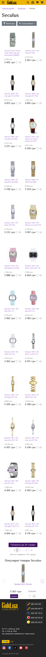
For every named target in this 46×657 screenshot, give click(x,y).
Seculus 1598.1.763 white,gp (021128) (32, 482)
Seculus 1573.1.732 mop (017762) (32, 52)
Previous (4, 581)
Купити (14, 596)
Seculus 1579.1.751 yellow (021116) (32, 396)
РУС (11, 641)
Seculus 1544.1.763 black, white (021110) (32, 267)
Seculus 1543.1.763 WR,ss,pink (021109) (11, 267)
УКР (6, 641)
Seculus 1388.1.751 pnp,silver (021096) (11, 181)
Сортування (27, 23)
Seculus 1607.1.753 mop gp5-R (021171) (11, 525)
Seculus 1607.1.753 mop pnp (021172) (32, 525)
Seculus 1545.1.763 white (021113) (11, 353)
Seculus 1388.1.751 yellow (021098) (32, 181)
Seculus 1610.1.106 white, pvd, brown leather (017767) (32, 139)
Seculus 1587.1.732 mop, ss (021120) (32, 439)
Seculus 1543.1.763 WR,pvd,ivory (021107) (33, 224)
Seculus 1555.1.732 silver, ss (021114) (32, 353)
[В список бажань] (16, 62)
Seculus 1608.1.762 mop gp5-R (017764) (11, 95)
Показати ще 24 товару (23, 545)
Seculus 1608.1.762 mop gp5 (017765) (32, 95)
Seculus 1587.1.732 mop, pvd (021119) (11, 439)
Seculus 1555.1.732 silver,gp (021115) (11, 396)
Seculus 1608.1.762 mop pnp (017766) (11, 138)
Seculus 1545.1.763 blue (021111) (11, 310)
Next (42, 581)
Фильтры (10, 23)
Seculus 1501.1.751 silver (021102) (11, 224)
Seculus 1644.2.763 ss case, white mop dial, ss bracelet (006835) (12, 53)
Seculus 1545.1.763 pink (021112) (32, 310)
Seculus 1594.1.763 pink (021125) (11, 482)
